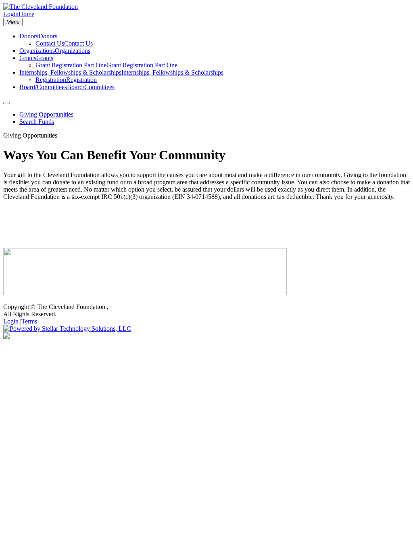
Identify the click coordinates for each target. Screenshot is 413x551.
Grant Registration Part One (70, 65)
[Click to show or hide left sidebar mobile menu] (6, 103)
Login (11, 13)
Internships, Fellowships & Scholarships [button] (172, 72)
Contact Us (49, 43)
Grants (27, 57)
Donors (28, 36)
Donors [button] (47, 36)
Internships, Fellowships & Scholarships (70, 72)
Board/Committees (43, 86)
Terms (29, 321)
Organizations (37, 50)
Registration (50, 79)
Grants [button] (44, 57)
